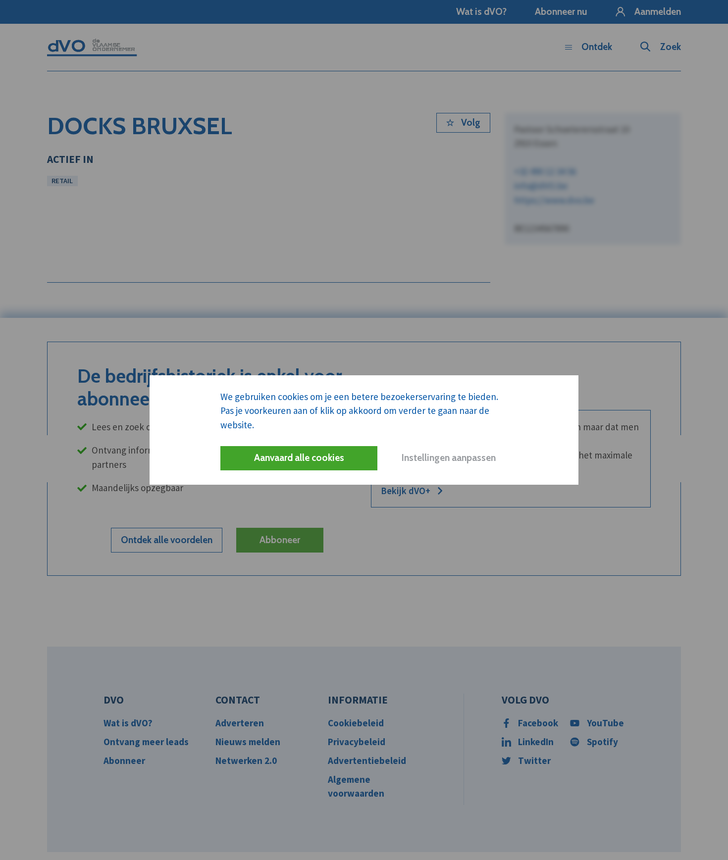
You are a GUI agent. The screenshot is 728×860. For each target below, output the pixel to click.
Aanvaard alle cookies (299, 457)
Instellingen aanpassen (449, 457)
